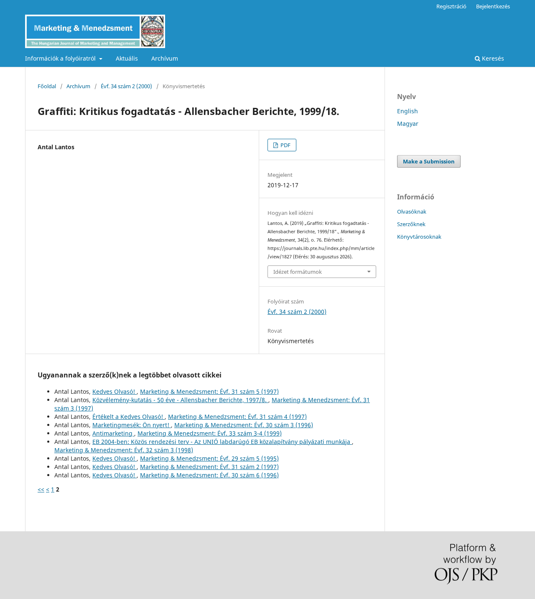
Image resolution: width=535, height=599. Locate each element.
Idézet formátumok (297, 271)
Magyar (407, 123)
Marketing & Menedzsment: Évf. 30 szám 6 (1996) (209, 475)
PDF (284, 145)
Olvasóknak (411, 211)
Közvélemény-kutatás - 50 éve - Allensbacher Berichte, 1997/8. (180, 400)
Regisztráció (451, 6)
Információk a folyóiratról (61, 58)
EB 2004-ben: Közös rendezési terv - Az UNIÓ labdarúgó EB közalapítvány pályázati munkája (222, 442)
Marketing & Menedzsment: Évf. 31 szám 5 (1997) (209, 391)
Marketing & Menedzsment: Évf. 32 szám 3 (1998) (123, 450)
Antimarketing (113, 433)
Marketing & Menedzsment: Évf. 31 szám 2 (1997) (209, 467)
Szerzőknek (411, 224)
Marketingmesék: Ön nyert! (131, 425)
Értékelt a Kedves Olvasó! (128, 417)
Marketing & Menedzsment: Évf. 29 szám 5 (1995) (209, 458)
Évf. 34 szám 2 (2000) (126, 86)
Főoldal (47, 86)
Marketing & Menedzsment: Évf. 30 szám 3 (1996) (243, 425)
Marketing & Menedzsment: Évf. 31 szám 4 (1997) (237, 417)
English (407, 111)
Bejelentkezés (493, 6)
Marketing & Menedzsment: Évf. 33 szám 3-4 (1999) (210, 433)
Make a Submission (429, 161)
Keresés (492, 58)
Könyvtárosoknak (419, 236)
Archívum (164, 58)
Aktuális (127, 58)
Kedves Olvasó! (114, 391)
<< (41, 489)
